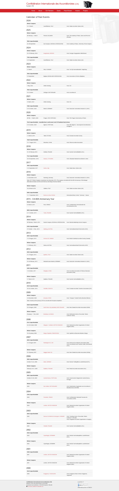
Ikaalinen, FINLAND (48, 368)
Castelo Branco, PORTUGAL (50, 378)
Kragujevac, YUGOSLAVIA (50, 473)
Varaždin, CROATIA (48, 288)
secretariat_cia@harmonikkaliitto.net (35, 486)
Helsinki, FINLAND (48, 426)
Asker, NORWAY (47, 361)
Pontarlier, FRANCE (48, 397)
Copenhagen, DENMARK (49, 435)
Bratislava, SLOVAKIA (49, 314)
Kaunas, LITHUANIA (48, 158)
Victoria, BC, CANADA (48, 238)
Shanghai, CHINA (47, 271)
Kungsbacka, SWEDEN (49, 53)
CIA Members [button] (49, 10)
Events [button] (58, 10)
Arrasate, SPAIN (47, 298)
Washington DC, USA (48, 342)
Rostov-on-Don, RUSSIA (49, 195)
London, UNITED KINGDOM (50, 405)
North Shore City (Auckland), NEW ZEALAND (54, 307)
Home (33, 10)
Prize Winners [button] (68, 10)
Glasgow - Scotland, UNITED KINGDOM (53, 325)
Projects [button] (85, 10)
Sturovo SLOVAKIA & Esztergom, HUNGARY (54, 416)
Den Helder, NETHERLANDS (50, 386)
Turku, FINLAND (47, 212)
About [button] (40, 10)
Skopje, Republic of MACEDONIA (51, 333)
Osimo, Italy (46, 168)
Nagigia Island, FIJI (48, 352)
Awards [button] (77, 10)
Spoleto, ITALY (47, 254)
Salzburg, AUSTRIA (48, 229)
